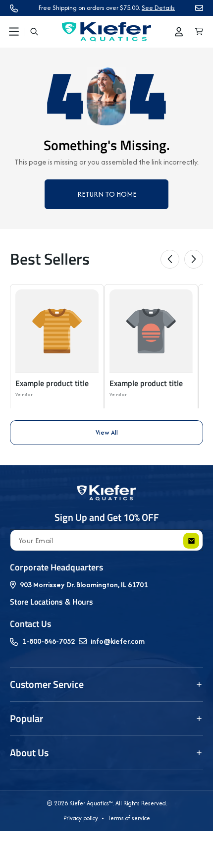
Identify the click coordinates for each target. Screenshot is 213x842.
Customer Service (47, 684)
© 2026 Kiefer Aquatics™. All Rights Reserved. (107, 803)
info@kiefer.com (118, 641)
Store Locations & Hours (51, 602)
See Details (158, 7)
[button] (14, 32)
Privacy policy (80, 818)
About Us (29, 752)
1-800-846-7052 (48, 641)
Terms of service (128, 818)
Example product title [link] (52, 383)
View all (107, 432)
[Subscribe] (191, 541)
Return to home (106, 194)
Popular (26, 718)
